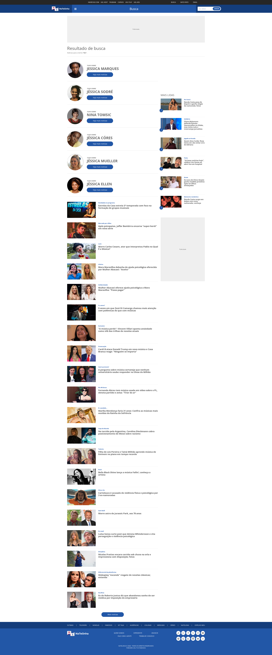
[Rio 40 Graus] (81, 394)
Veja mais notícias (100, 74)
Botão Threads (203, 640)
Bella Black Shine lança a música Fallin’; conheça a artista (124, 473)
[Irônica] (81, 271)
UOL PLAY (128, 2)
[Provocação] (81, 353)
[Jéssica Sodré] (75, 93)
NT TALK (121, 625)
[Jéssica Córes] (75, 139)
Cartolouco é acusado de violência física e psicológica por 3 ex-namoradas (128, 494)
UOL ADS (137, 2)
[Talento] (81, 456)
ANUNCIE (155, 633)
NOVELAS (96, 625)
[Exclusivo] (81, 333)
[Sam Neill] (81, 518)
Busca (134, 9)
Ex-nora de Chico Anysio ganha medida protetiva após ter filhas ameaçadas (194, 183)
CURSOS (121, 2)
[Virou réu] (81, 497)
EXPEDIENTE (138, 633)
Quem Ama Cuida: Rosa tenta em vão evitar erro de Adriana (194, 143)
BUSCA (173, 2)
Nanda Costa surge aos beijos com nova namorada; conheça (193, 201)
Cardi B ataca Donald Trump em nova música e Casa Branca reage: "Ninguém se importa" (125, 350)
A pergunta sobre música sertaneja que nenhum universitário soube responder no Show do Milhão (124, 371)
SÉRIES (172, 625)
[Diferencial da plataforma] (81, 579)
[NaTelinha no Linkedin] (188, 639)
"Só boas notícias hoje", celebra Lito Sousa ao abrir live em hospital (194, 162)
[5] (171, 182)
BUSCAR (216, 8)
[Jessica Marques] (75, 70)
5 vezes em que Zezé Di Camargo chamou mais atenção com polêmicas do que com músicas (127, 309)
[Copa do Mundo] (81, 435)
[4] (171, 163)
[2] (171, 124)
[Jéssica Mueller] (75, 162)
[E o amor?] (81, 312)
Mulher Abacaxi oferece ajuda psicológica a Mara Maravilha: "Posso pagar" (124, 288)
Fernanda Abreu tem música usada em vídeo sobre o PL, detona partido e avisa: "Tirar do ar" (127, 391)
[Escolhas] (81, 600)
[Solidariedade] (81, 292)
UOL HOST (104, 2)
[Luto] (81, 251)
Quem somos (119, 633)
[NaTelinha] (60, 9)
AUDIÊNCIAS (134, 625)
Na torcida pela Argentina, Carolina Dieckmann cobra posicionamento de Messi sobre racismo (126, 432)
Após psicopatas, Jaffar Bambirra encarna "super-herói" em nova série (127, 227)
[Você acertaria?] (81, 374)
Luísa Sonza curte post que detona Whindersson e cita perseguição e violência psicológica (126, 535)
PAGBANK (112, 2)
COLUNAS (147, 625)
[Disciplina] (81, 559)
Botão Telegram (178, 640)
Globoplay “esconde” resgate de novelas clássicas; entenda (124, 576)
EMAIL (195, 2)
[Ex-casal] (81, 538)
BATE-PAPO (184, 2)
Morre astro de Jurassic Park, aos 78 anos (119, 513)
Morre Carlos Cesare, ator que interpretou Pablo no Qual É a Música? (128, 247)
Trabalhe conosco (146, 636)
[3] (171, 143)
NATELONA (185, 625)
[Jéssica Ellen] (75, 185)
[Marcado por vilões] (81, 230)
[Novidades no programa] (81, 210)
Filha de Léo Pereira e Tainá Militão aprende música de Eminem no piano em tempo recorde (127, 453)
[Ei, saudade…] (81, 415)
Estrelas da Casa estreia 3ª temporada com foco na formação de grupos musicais (125, 206)
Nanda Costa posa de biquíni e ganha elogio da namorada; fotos (193, 104)
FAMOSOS (108, 625)
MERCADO (161, 625)
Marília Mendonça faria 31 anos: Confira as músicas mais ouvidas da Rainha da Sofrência (128, 412)
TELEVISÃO (83, 625)
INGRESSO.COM (93, 2)
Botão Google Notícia (183, 640)
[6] (171, 202)
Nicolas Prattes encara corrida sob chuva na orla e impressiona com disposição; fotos (124, 555)
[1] (171, 104)
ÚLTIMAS (70, 625)
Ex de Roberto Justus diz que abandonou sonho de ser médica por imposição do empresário (126, 596)
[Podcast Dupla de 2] (193, 639)
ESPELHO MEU (200, 625)
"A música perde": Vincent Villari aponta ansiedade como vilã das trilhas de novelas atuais (125, 329)
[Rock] (81, 477)
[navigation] (75, 9)
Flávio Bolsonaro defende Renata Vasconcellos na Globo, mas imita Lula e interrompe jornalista (193, 125)
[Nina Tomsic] (75, 116)
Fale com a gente (125, 636)
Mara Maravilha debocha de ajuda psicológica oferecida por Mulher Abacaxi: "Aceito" (127, 268)
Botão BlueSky (198, 640)
